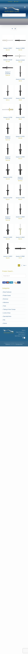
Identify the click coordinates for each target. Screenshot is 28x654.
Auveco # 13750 (20, 117)
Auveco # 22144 (20, 60)
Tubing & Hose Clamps (9, 309)
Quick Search (21, 334)
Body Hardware (7, 292)
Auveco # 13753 (7, 177)
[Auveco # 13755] (20, 185)
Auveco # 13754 (7, 197)
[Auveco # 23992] (20, 243)
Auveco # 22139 (7, 59)
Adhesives (6, 302)
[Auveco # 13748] (20, 85)
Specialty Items (7, 316)
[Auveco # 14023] (7, 243)
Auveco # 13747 (7, 98)
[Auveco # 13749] (7, 104)
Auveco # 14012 (20, 237)
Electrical (5, 299)
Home (23, 330)
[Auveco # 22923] (20, 35)
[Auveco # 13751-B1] (7, 144)
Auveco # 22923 (20, 48)
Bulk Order (17, 336)
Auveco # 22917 (7, 48)
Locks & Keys (6, 313)
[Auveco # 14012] (20, 224)
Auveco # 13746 (20, 79)
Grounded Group (19, 344)
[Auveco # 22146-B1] (7, 66)
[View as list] (15, 28)
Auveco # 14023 (7, 256)
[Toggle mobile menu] (25, 7)
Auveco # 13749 (7, 117)
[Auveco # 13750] (20, 104)
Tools (4, 306)
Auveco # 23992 (20, 256)
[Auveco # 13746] (20, 66)
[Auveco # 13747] (7, 85)
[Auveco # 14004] (20, 204)
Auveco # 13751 (20, 136)
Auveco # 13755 (20, 197)
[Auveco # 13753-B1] (20, 164)
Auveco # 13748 (20, 98)
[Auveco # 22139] (7, 54)
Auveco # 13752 (20, 157)
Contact (23, 336)
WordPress (8, 344)
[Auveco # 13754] (7, 185)
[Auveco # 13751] (20, 124)
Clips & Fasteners (20, 332)
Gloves (5, 323)
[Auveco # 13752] (20, 144)
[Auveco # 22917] (7, 35)
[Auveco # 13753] (7, 164)
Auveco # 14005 (7, 237)
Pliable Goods (7, 295)
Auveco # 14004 (20, 217)
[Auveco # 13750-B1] (7, 124)
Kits (4, 319)
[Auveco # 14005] (7, 224)
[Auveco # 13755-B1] (7, 204)
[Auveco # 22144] (20, 54)
